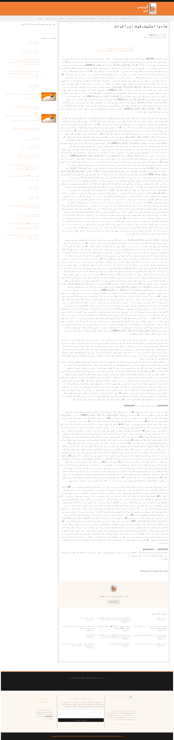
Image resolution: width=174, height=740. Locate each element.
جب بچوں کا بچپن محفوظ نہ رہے (119, 643)
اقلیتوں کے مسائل (88, 18)
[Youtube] (88, 683)
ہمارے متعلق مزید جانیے (126, 724)
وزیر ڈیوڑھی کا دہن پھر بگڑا (26, 128)
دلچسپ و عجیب (51, 18)
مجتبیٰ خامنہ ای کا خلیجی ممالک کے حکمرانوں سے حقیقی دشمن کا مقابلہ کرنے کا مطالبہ (114, 618)
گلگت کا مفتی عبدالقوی (29, 155)
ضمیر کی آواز (90, 635)
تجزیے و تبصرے (104, 18)
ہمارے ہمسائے (73, 18)
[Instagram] (71, 683)
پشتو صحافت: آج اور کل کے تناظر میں (23, 205)
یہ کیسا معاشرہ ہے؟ (87, 618)
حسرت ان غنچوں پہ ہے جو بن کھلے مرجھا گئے (151, 643)
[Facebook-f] (102, 683)
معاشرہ (39, 18)
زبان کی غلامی (162, 618)
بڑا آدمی (36, 137)
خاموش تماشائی (33, 187)
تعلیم (61, 18)
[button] (166, 569)
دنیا (115, 18)
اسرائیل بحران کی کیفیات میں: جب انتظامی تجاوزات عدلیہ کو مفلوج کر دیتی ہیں (115, 636)
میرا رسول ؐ (35, 196)
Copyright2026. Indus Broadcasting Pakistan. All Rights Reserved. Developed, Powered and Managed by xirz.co (87, 736)
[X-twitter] (95, 683)
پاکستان (124, 18)
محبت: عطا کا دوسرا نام (29, 214)
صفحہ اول (134, 18)
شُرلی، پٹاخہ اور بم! (30, 146)
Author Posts (113, 602)
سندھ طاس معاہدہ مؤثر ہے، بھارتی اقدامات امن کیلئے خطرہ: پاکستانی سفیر (78, 644)
